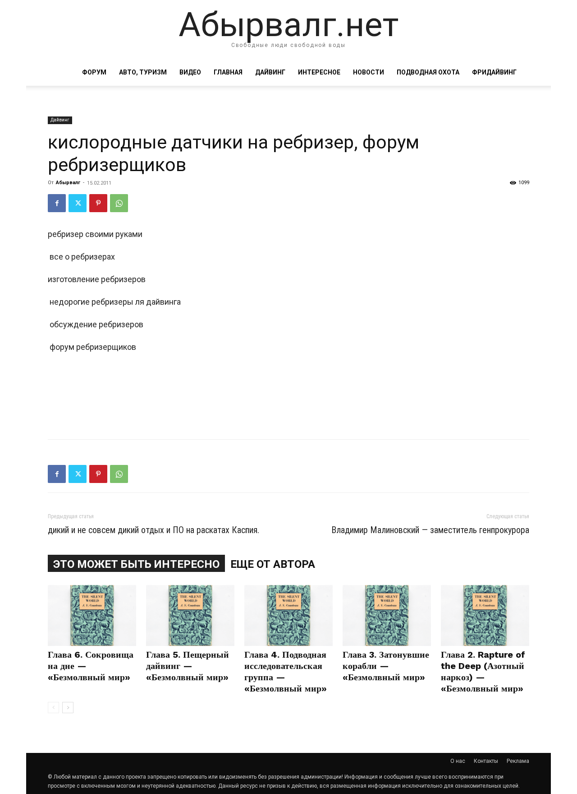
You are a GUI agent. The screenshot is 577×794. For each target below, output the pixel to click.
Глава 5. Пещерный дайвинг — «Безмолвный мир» (187, 666)
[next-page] (67, 707)
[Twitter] (78, 203)
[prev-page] (53, 707)
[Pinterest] (98, 203)
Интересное (319, 72)
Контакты (486, 761)
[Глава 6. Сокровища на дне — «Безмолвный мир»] (92, 615)
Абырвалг (68, 183)
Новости (368, 72)
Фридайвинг (494, 72)
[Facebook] (57, 203)
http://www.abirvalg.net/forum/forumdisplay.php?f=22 (145, 414)
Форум (94, 72)
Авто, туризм (143, 72)
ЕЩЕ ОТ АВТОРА (272, 564)
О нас (457, 761)
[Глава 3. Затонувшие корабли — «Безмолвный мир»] (387, 615)
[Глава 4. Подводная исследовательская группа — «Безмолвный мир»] (288, 615)
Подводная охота (428, 72)
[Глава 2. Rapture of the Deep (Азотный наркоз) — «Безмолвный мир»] (485, 615)
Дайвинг (270, 72)
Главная (228, 72)
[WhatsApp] (119, 203)
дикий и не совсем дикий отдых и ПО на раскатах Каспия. (153, 530)
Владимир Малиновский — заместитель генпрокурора (430, 530)
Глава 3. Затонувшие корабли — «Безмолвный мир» (386, 666)
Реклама (518, 761)
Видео (190, 72)
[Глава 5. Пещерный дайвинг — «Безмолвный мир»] (190, 615)
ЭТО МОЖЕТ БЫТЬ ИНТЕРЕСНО (136, 564)
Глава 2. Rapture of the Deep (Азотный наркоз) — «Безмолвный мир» (483, 671)
